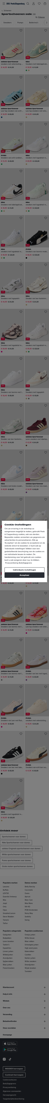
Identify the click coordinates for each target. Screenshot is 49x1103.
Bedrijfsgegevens (25, 563)
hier (28, 560)
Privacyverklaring (11, 563)
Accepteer (24, 575)
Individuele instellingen (24, 570)
